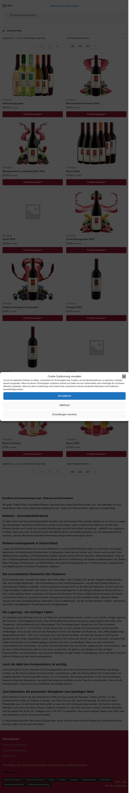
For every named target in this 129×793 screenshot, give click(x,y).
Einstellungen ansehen (64, 414)
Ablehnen (64, 405)
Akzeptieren (64, 395)
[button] (124, 376)
